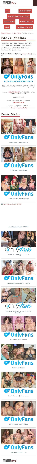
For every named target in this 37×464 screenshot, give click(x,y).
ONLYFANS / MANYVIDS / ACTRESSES (18, 16)
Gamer (3, 45)
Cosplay (7, 45)
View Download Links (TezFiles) (19, 108)
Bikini (26, 43)
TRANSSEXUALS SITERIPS (24, 27)
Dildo (11, 43)
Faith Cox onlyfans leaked (15, 45)
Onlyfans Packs (27, 54)
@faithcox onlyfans (25, 47)
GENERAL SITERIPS (25, 11)
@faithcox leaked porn (6, 50)
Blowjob (15, 43)
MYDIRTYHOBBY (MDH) (26, 22)
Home (7, 11)
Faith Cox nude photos (26, 45)
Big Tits (30, 43)
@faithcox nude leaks (16, 50)
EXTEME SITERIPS (9, 22)
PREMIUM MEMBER (14, 92)
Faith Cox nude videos (6, 47)
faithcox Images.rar (18, 102)
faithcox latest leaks (16, 47)
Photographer (21, 43)
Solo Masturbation (5, 43)
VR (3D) (7, 27)
